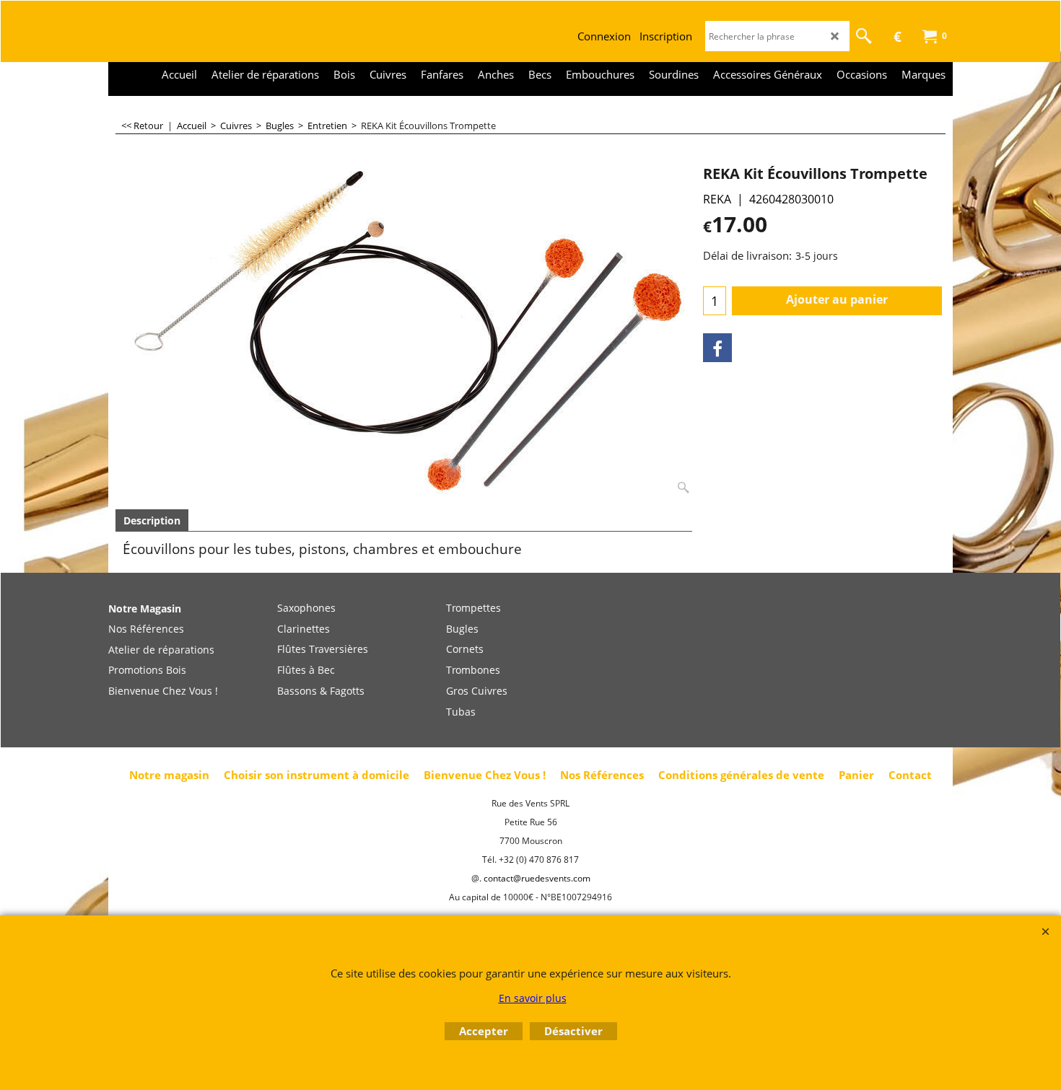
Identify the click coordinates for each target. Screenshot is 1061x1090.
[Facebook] (717, 347)
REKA (717, 199)
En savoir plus (533, 998)
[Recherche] (864, 36)
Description (151, 520)
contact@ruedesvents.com (537, 878)
